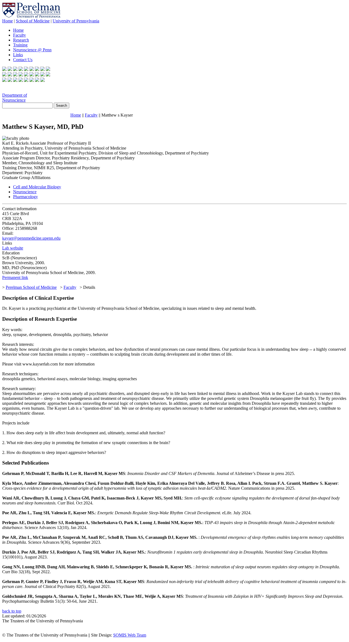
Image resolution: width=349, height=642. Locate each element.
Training (20, 45)
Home (7, 21)
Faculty (19, 35)
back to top (11, 611)
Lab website (12, 248)
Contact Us (22, 59)
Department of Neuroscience (14, 97)
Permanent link (15, 277)
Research (21, 40)
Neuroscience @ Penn (32, 49)
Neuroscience (25, 191)
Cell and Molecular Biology (37, 187)
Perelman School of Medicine (31, 287)
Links (18, 54)
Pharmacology (25, 196)
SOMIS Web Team (129, 635)
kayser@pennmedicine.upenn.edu (31, 238)
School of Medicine (33, 21)
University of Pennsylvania (76, 21)
